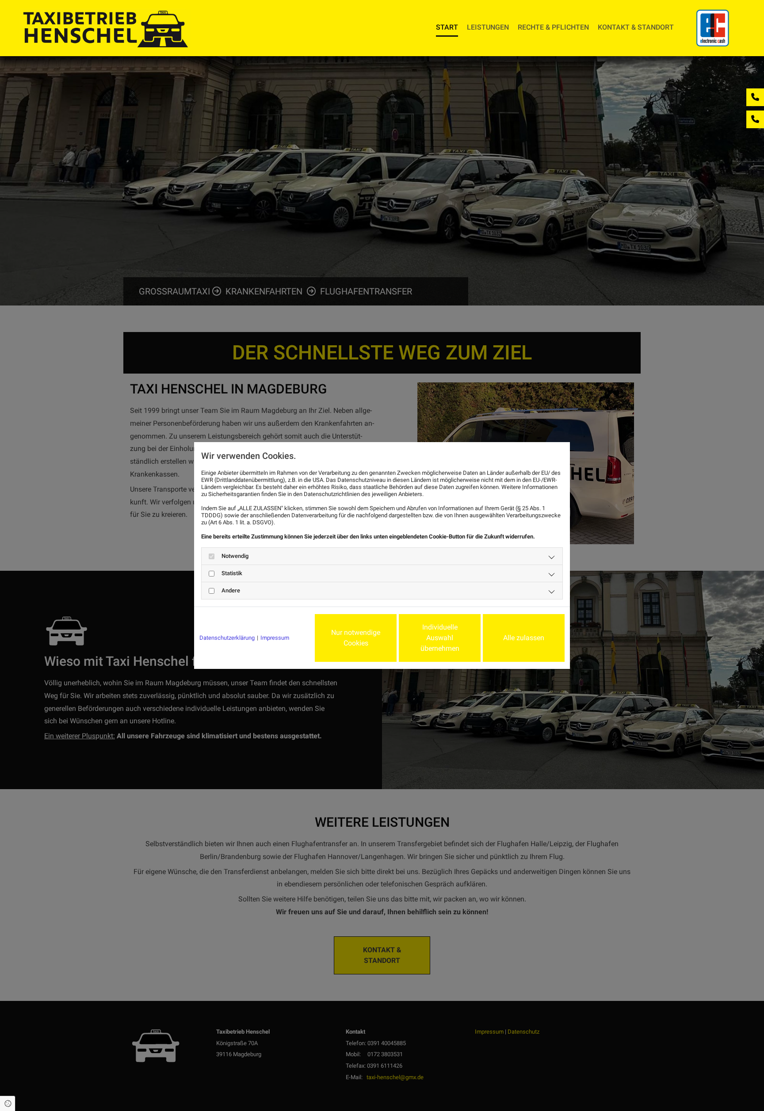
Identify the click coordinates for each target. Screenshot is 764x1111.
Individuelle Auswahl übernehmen (439, 638)
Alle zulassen (523, 638)
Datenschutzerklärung (227, 637)
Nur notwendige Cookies (355, 637)
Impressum (274, 637)
